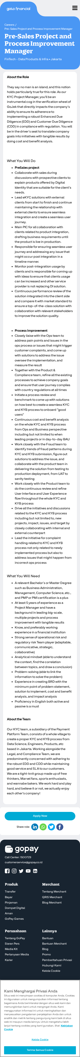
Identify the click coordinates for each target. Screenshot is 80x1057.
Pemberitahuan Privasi (57, 960)
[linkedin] (35, 871)
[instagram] (14, 871)
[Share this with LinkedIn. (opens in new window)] (34, 826)
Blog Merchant (52, 902)
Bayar (8, 897)
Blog (45, 949)
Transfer (10, 891)
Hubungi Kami (51, 965)
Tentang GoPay (15, 938)
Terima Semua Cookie (40, 1050)
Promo (46, 954)
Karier (9, 960)
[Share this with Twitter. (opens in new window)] (51, 826)
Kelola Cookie (51, 971)
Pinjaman (11, 902)
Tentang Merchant (54, 891)
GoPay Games (14, 918)
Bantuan (47, 938)
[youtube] (28, 871)
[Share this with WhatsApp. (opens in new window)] (43, 826)
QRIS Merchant (52, 897)
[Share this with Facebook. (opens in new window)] (59, 826)
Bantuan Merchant (54, 943)
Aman (9, 913)
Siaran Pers (12, 943)
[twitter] (21, 871)
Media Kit (11, 949)
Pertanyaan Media (17, 954)
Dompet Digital (15, 908)
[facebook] (7, 871)
